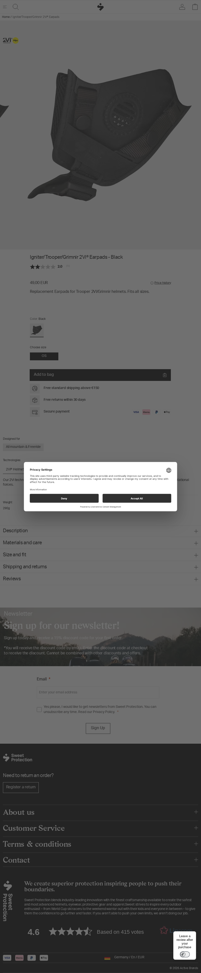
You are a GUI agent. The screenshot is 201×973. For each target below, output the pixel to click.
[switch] (185, 954)
